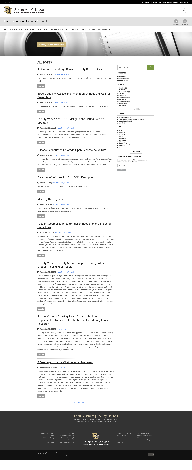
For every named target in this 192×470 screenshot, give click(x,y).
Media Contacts (121, 435)
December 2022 (123, 101)
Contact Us (120, 442)
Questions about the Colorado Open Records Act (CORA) (73, 150)
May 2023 (121, 99)
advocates (122, 132)
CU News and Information (124, 433)
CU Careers (154, 2)
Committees (122, 76)
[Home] (24, 14)
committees (122, 138)
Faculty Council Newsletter (52, 44)
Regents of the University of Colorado (48, 455)
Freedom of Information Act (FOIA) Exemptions (67, 177)
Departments (185, 24)
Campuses (183, 2)
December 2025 (123, 92)
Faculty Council (123, 80)
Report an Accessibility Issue (145, 440)
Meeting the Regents (50, 199)
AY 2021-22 (122, 134)
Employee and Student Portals (169, 2)
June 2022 (122, 103)
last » (83, 403)
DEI (120, 147)
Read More (41, 86)
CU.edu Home (176, 24)
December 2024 (123, 97)
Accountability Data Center (144, 435)
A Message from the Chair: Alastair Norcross (65, 362)
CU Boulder (122, 142)
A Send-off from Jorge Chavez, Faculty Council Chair (70, 69)
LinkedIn (152, 454)
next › (78, 403)
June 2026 (122, 88)
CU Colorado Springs (125, 144)
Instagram (149, 454)
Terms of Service (72, 455)
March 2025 (122, 95)
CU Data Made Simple (143, 433)
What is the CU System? (47, 433)
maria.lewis (62, 329)
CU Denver (122, 146)
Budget (121, 136)
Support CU (145, 2)
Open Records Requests (124, 440)
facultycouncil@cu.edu (61, 103)
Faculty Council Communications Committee (131, 119)
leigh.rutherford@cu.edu (61, 74)
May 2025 (121, 93)
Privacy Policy (63, 455)
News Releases (121, 438)
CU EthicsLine (141, 438)
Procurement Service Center (66, 442)
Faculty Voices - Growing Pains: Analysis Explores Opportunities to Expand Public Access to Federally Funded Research (74, 320)
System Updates (124, 78)
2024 (120, 130)
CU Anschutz (122, 140)
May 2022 (121, 105)
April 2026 (122, 90)
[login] (78, 455)
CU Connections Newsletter (66, 435)
